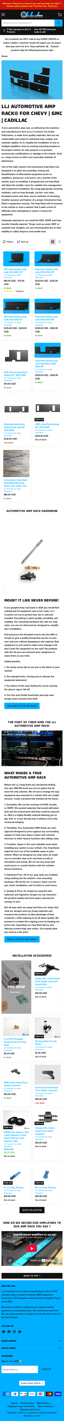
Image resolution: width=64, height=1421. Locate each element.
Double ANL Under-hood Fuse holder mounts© (45, 1131)
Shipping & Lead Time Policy (21, 1406)
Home (4, 56)
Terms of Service (45, 1406)
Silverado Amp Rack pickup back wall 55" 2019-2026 (14, 427)
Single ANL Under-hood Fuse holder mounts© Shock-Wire (47, 981)
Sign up (46, 1369)
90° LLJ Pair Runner (45, 1187)
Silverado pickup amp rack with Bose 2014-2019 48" (46, 363)
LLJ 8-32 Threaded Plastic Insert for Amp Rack (15, 1042)
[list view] (59, 241)
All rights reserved (32, 1416)
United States (30, 1383)
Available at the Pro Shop (22, 705)
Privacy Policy (27, 1403)
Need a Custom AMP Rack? (22, 939)
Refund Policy (43, 1403)
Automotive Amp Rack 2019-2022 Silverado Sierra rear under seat (15, 483)
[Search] (58, 23)
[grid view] (52, 241)
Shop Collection (32, 1210)
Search (14, 1403)
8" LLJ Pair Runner (14, 1187)
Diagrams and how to (30, 1409)
